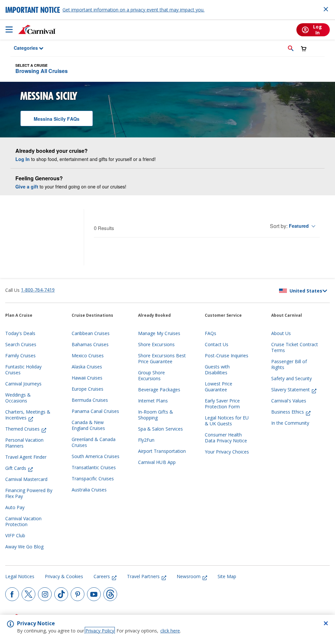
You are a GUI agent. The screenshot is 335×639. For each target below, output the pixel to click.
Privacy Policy (99, 631)
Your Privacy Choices (227, 452)
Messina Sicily (56, 118)
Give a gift (26, 186)
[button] (291, 48)
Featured (299, 225)
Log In (22, 159)
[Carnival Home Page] (37, 29)
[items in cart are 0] (304, 48)
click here (170, 631)
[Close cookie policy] (325, 623)
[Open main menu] (9, 29)
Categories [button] (21, 47)
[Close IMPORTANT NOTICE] (326, 9)
